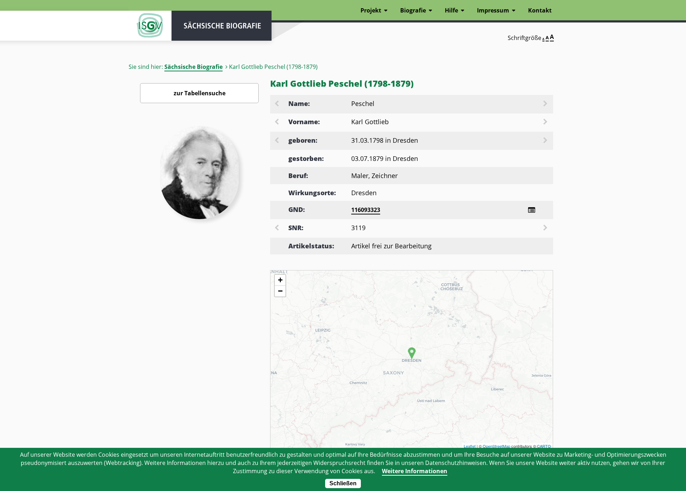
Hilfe (451, 10)
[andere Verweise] (531, 210)
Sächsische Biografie (193, 67)
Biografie (413, 10)
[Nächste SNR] (546, 228)
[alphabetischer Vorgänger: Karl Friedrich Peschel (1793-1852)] (277, 104)
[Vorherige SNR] (277, 228)
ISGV (150, 26)
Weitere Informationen (414, 471)
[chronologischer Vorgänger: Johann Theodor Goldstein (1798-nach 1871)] (277, 141)
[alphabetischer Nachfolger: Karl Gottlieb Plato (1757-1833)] (546, 122)
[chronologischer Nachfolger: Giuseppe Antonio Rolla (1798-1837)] (546, 141)
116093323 (365, 210)
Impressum (493, 10)
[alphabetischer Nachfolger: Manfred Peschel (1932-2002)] (546, 104)
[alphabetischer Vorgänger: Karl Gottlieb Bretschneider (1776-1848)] (277, 122)
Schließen (343, 483)
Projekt (371, 10)
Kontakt (540, 10)
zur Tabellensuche (199, 93)
